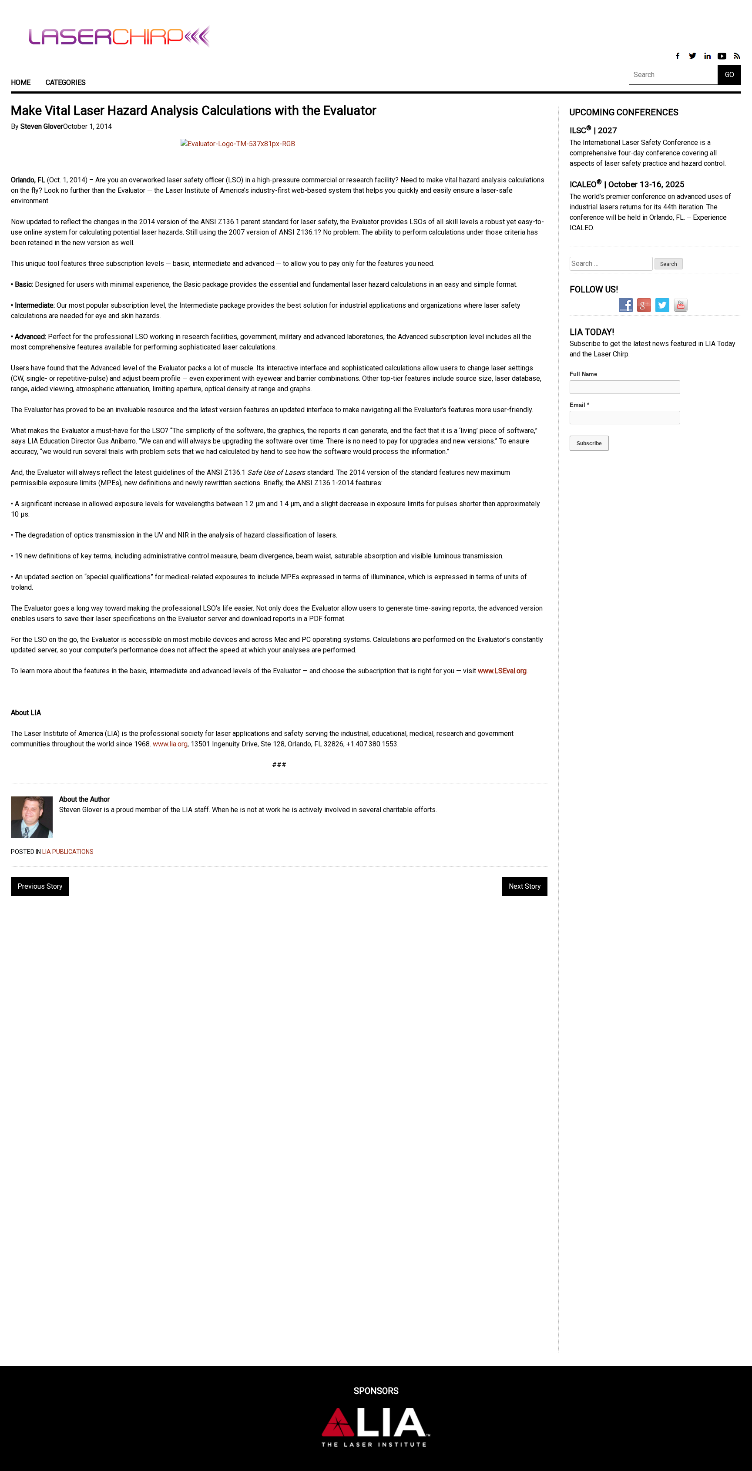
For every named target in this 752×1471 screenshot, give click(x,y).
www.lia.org (170, 744)
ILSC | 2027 (593, 130)
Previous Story (40, 886)
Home (20, 82)
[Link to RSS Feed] (736, 60)
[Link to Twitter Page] (693, 60)
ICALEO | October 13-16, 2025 (627, 184)
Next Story (525, 886)
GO (729, 75)
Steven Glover (41, 126)
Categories (66, 82)
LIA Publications (68, 851)
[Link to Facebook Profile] (678, 60)
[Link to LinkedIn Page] (708, 60)
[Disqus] (279, 1015)
